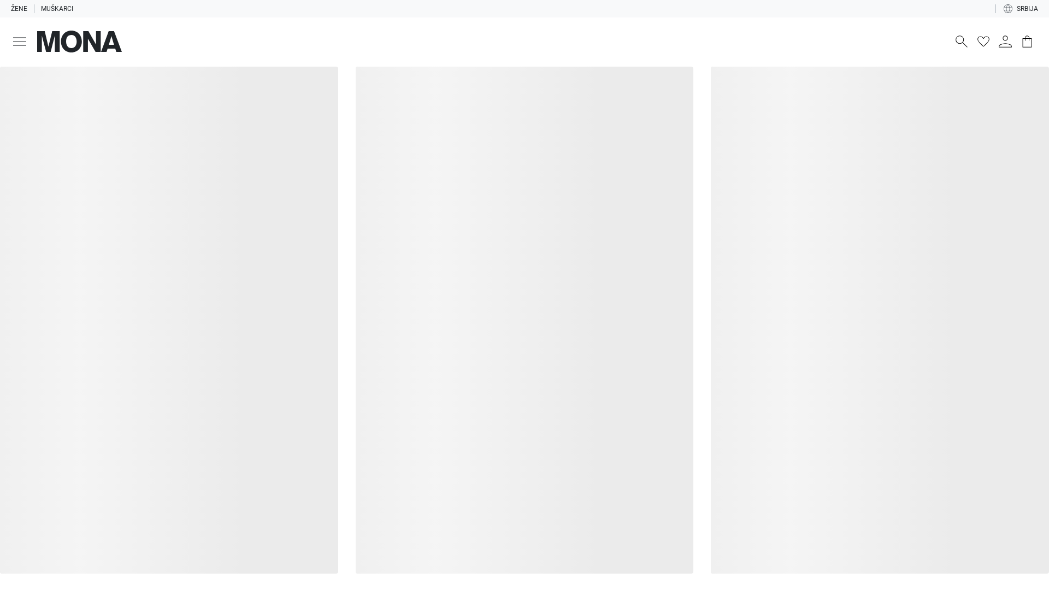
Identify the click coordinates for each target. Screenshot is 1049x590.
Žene (19, 9)
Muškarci (57, 9)
